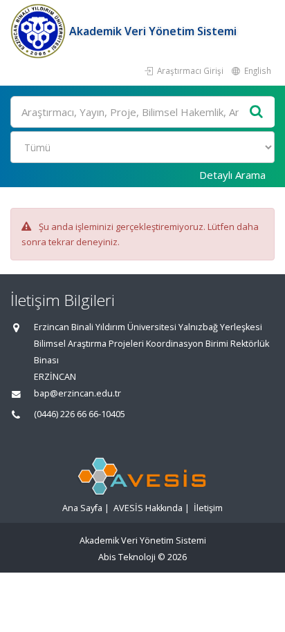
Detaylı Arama (232, 175)
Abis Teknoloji (127, 557)
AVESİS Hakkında (148, 508)
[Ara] (257, 112)
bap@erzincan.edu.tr (77, 393)
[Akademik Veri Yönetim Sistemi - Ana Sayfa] (39, 31)
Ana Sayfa (82, 508)
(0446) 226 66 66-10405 (79, 414)
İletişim (208, 508)
